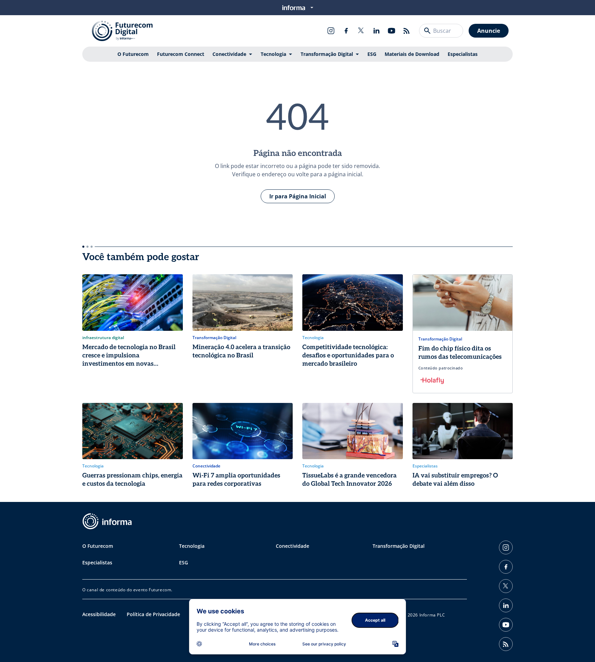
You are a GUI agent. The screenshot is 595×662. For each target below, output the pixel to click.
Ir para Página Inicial (297, 196)
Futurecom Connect (180, 54)
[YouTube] (391, 31)
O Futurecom (133, 54)
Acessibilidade (99, 614)
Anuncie (488, 30)
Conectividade (229, 54)
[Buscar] (427, 31)
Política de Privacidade (153, 614)
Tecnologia (273, 54)
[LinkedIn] (376, 31)
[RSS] (407, 31)
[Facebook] (346, 31)
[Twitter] (361, 31)
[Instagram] (331, 31)
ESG (371, 54)
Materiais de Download (412, 54)
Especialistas (463, 54)
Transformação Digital (327, 54)
